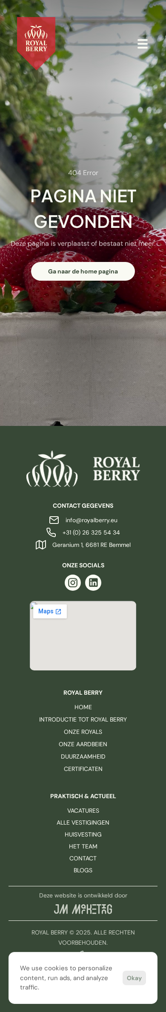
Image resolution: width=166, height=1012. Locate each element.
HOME (83, 707)
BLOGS (83, 870)
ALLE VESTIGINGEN (83, 822)
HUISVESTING (83, 834)
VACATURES (83, 810)
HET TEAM (83, 846)
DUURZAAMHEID (83, 756)
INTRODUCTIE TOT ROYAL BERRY (83, 719)
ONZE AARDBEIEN (83, 744)
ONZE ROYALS (83, 732)
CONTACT (83, 858)
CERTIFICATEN (83, 769)
